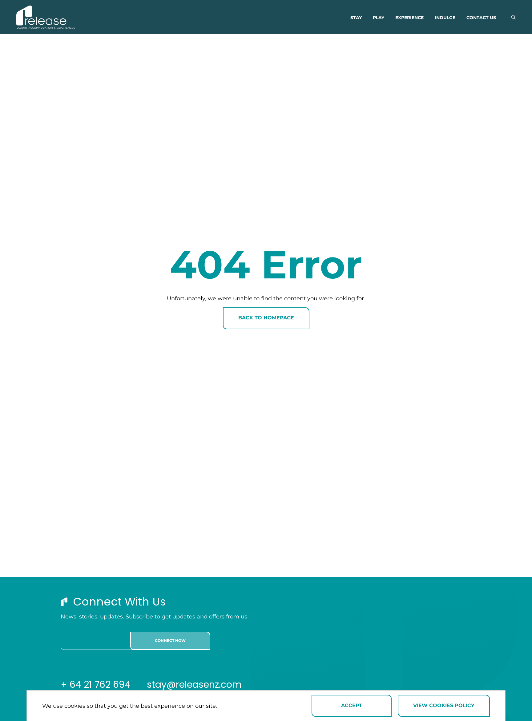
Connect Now (170, 641)
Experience (409, 17)
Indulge (445, 17)
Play (378, 17)
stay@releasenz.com (194, 684)
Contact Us (481, 17)
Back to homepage (266, 318)
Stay (356, 17)
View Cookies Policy (443, 706)
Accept (351, 706)
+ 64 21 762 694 (97, 684)
